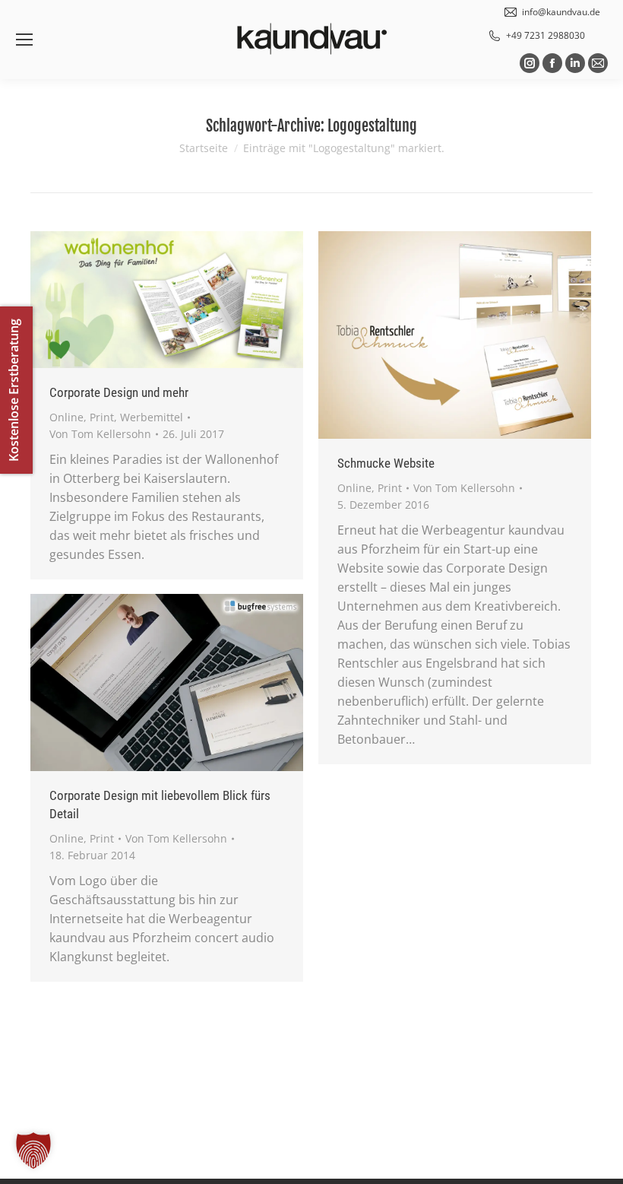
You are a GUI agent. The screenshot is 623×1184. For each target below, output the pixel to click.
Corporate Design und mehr (118, 392)
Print (102, 417)
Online (66, 417)
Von (100, 434)
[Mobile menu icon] (24, 39)
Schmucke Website (386, 463)
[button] (33, 1150)
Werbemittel (151, 417)
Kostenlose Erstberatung (13, 390)
